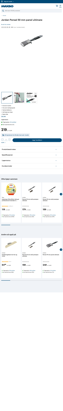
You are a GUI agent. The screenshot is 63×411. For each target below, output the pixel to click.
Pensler (4, 15)
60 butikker (53, 215)
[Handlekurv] (57, 5)
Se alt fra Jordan (5, 24)
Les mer (3, 116)
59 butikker (32, 215)
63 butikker (12, 215)
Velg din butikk (8, 1)
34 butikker (13, 122)
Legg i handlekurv (37, 140)
